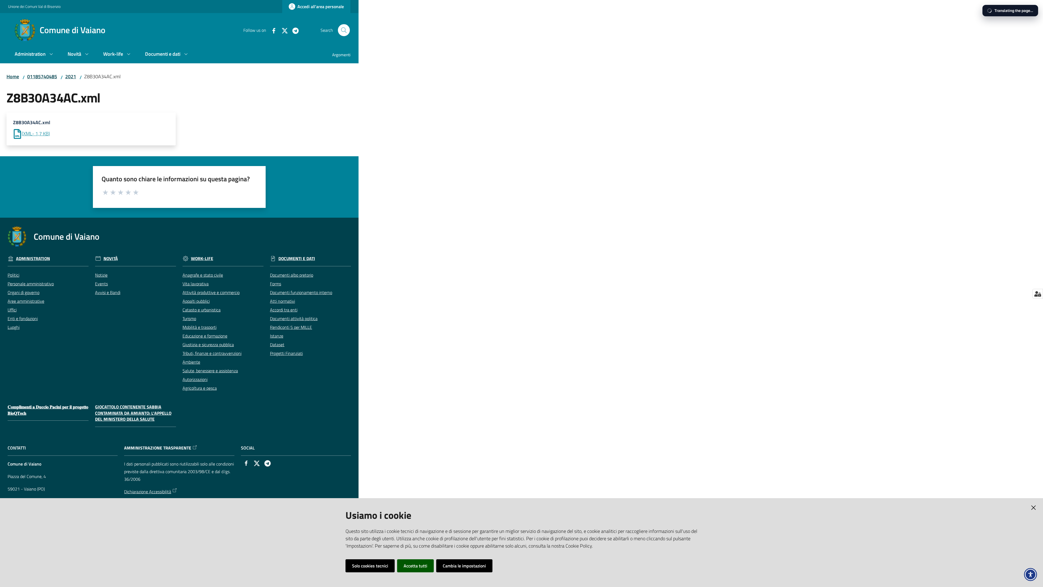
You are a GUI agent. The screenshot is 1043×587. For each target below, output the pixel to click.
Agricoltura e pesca (200, 388)
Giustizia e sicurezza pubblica (208, 344)
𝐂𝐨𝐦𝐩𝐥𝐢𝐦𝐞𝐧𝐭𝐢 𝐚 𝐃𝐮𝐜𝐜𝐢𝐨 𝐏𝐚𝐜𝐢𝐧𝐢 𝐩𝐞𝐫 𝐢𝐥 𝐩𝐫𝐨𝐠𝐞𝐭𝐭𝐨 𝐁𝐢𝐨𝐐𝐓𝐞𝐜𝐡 (48, 410)
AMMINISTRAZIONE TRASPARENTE (157, 448)
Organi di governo (23, 292)
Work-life (202, 258)
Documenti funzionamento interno (301, 292)
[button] (343, 30)
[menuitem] (34, 54)
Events (101, 283)
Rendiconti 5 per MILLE (291, 327)
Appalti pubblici (196, 301)
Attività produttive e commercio (211, 292)
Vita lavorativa (196, 283)
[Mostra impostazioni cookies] (1037, 294)
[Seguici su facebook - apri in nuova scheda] (271, 30)
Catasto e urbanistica (202, 310)
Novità (110, 258)
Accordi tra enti (283, 310)
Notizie (101, 275)
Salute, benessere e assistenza (210, 370)
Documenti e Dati (296, 258)
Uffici (12, 310)
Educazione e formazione (205, 336)
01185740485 (42, 76)
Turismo (189, 318)
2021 (70, 76)
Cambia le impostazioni (464, 566)
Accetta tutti (415, 566)
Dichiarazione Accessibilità (147, 491)
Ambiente (191, 362)
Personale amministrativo (31, 283)
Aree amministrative (26, 301)
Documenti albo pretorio (291, 275)
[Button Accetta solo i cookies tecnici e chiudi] (1033, 507)
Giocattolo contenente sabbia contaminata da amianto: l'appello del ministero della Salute (133, 413)
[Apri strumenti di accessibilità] (1030, 574)
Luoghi (14, 327)
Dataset (277, 344)
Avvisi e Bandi (107, 292)
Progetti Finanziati (286, 353)
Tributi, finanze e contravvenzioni (212, 353)
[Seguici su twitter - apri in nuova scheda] (282, 30)
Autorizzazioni (195, 379)
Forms (275, 283)
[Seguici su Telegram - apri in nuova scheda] (293, 30)
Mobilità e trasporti (199, 327)
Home (13, 76)
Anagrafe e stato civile (203, 275)
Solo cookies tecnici (370, 566)
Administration (33, 258)
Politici (13, 275)
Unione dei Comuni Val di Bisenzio (34, 6)
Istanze (276, 336)
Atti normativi (282, 301)
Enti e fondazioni (23, 318)
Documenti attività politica (294, 318)
